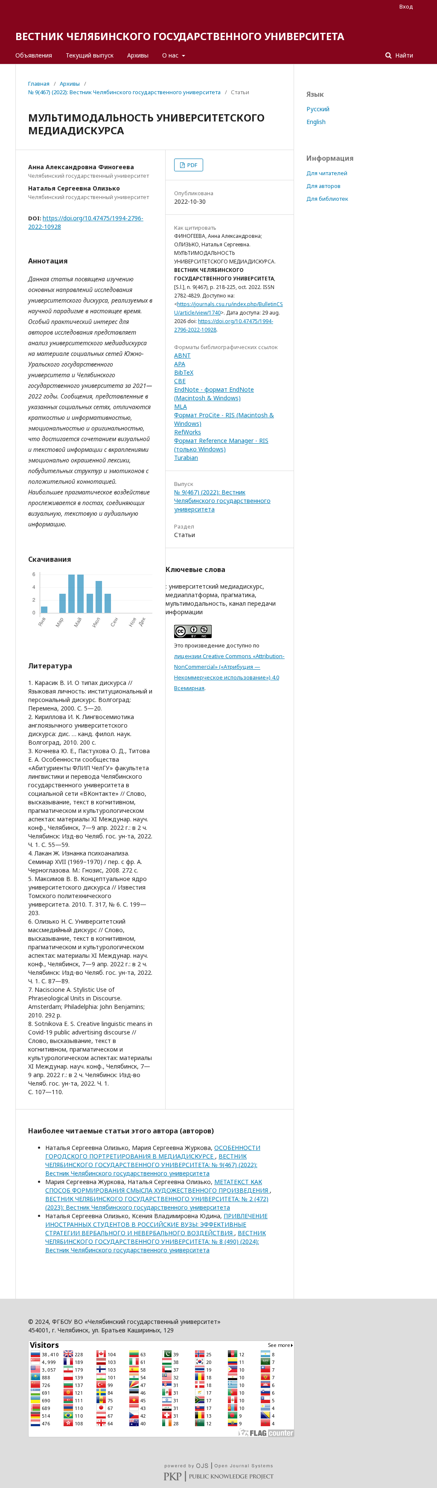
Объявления (33, 55)
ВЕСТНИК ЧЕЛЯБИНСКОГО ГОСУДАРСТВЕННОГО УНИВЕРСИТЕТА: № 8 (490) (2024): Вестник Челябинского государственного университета (155, 1241)
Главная (39, 83)
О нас (171, 55)
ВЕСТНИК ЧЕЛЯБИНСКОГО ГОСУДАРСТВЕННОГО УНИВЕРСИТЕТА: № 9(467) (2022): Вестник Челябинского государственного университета (151, 1164)
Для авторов (323, 186)
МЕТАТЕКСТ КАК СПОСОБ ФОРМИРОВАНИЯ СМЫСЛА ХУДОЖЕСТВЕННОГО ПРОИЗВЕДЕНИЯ (157, 1186)
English (316, 122)
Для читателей (326, 173)
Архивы (138, 55)
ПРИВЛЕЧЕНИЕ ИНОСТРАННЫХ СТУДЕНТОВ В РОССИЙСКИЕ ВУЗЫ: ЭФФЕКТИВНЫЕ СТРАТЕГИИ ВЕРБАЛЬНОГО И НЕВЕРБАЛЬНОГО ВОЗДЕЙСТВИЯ (156, 1224)
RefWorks (187, 432)
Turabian (186, 458)
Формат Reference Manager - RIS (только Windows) (221, 444)
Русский (317, 109)
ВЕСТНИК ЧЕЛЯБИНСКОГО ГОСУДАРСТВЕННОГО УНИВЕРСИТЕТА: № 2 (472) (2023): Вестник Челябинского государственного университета (156, 1203)
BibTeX (183, 372)
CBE (180, 381)
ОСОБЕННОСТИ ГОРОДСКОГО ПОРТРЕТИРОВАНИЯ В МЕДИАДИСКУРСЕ (152, 1152)
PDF (191, 165)
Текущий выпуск (90, 55)
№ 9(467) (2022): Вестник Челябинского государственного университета (124, 92)
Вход (406, 6)
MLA (180, 406)
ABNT (182, 355)
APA (179, 364)
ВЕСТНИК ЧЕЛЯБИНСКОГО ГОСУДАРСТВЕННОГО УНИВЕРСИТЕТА (179, 36)
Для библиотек (327, 198)
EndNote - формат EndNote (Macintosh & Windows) (214, 393)
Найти (403, 55)
